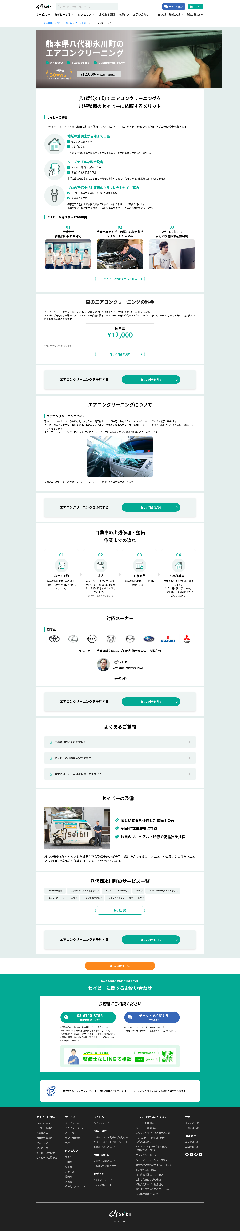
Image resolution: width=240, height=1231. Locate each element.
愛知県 (68, 1176)
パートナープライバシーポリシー (153, 1159)
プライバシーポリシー (147, 1154)
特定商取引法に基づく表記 (149, 1174)
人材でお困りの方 (103, 1161)
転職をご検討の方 (103, 1147)
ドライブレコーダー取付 (116, 890)
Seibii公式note (101, 1185)
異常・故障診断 (73, 1138)
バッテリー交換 (55, 890)
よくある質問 (107, 14)
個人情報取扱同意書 (146, 1169)
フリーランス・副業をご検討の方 (111, 1137)
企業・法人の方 (102, 1123)
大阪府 (68, 1181)
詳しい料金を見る (120, 354)
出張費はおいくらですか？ (67, 742)
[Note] (187, 1155)
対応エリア (42, 1142)
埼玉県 (68, 1166)
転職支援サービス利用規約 (149, 1184)
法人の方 (162, 14)
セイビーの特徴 (44, 1128)
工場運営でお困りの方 (105, 1166)
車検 (138, 890)
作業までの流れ (44, 1138)
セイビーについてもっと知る (120, 279)
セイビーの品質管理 (46, 1157)
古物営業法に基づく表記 (148, 1179)
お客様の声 (42, 1133)
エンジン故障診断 (92, 897)
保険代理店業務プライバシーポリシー (155, 1164)
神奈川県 (69, 1171)
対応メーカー (43, 1147)
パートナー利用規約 (146, 1128)
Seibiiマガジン (101, 1180)
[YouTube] (200, 1155)
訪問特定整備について (147, 1194)
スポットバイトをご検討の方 (108, 1142)
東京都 (68, 1156)
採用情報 (189, 1147)
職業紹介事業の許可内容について (153, 1189)
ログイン (197, 6)
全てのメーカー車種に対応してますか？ (75, 774)
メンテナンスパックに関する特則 (153, 1133)
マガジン (124, 14)
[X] (191, 1155)
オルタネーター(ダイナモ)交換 (162, 890)
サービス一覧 (72, 1123)
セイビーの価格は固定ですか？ (70, 758)
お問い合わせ (141, 14)
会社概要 (189, 1142)
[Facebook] (196, 1155)
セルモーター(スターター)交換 (61, 897)
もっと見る (120, 910)
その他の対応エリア (75, 1186)
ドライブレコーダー (75, 1128)
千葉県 (68, 1161)
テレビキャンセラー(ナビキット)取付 (125, 897)
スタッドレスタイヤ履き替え (83, 890)
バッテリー (71, 1133)
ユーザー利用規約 (145, 1123)
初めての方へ (43, 1123)
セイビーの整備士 (45, 1152)
